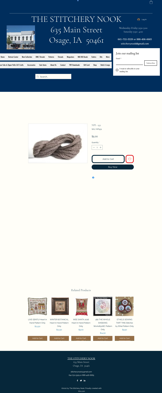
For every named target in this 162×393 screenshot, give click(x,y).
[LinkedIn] (84, 380)
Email (118, 58)
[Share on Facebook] (93, 177)
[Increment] (100, 147)
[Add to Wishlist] (130, 159)
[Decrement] (93, 147)
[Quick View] (37, 306)
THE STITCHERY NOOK (76, 19)
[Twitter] (81, 380)
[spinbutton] (97, 147)
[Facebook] (77, 380)
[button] (151, 2)
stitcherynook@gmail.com (135, 43)
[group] (81, 319)
